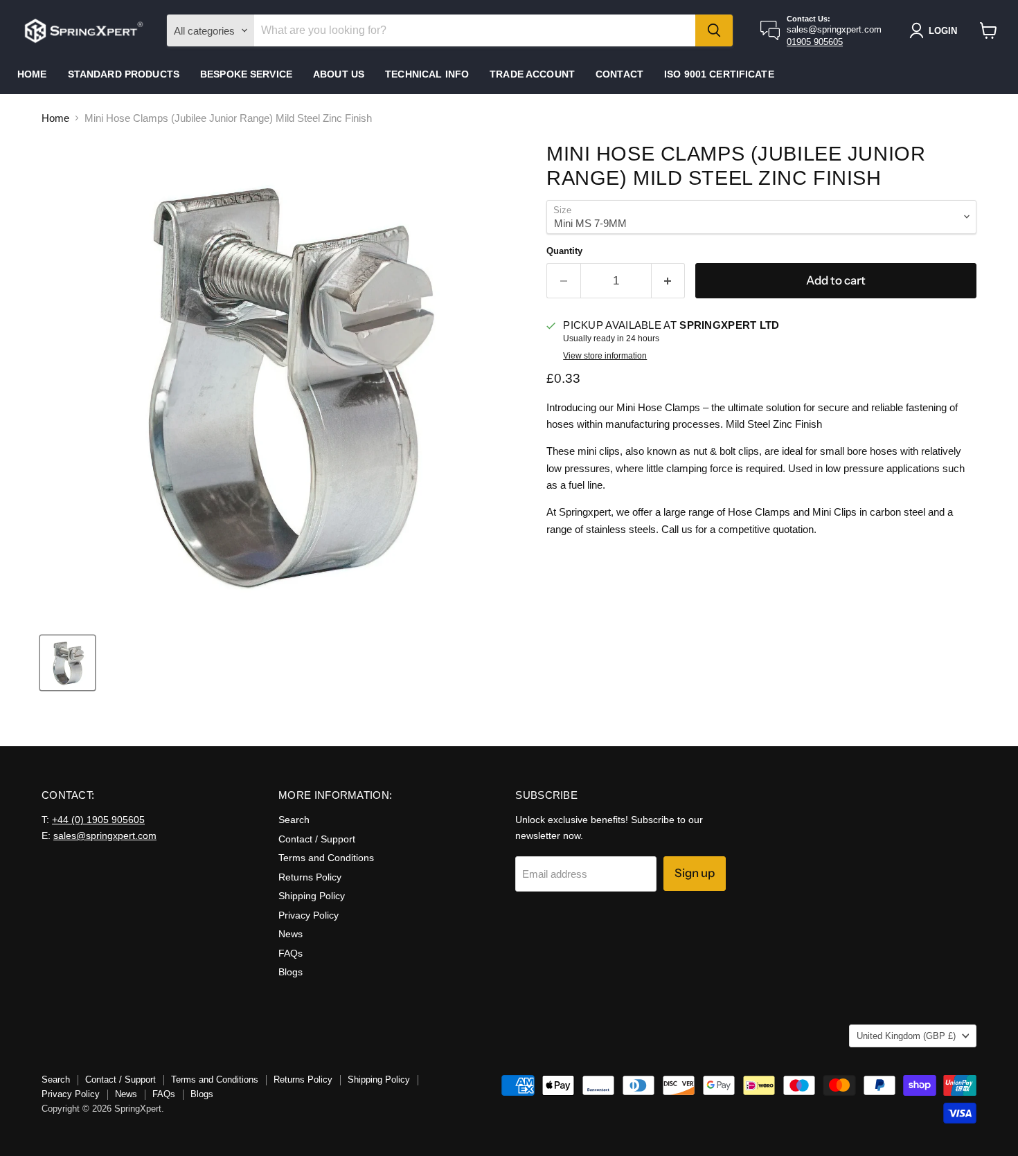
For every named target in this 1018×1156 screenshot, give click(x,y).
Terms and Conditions (326, 857)
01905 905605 (815, 42)
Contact (619, 74)
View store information (605, 356)
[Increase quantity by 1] (669, 280)
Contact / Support (316, 839)
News (290, 933)
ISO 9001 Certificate (719, 74)
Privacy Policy (308, 915)
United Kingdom (906, 1036)
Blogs (290, 971)
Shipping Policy (311, 895)
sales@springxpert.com (105, 835)
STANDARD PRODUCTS (123, 74)
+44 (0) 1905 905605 (98, 819)
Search (294, 819)
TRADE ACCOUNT (532, 74)
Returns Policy (309, 877)
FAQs (290, 953)
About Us (338, 74)
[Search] (714, 30)
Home (32, 74)
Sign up (695, 873)
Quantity (564, 251)
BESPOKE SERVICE (246, 74)
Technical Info (427, 74)
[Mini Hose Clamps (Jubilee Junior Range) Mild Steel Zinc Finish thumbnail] (67, 662)
